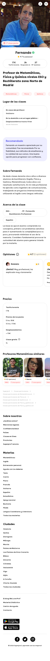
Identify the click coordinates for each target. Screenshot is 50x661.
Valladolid (8, 568)
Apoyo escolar (9, 500)
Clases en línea (9, 436)
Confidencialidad (11, 429)
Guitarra (7, 488)
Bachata (7, 504)
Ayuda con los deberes (13, 469)
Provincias (7, 440)
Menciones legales (11, 425)
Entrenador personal (12, 465)
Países (6, 432)
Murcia (6, 544)
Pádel (5, 508)
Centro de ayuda (10, 606)
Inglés (5, 461)
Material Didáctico (11, 602)
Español (6, 492)
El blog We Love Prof (11, 598)
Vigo (5, 571)
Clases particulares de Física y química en (18, 403)
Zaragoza (7, 537)
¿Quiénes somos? (10, 421)
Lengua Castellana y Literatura (17, 512)
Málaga (6, 540)
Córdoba (7, 564)
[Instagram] (32, 639)
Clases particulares (21, 391)
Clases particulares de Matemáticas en (17, 394)
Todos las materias (11, 515)
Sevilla (6, 533)
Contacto (7, 610)
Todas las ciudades (11, 587)
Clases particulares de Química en (15, 400)
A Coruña (7, 579)
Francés (6, 485)
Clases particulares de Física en (14, 397)
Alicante (7, 560)
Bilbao (6, 556)
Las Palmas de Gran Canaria (16, 552)
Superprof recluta (11, 444)
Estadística (8, 496)
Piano (5, 481)
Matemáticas (9, 458)
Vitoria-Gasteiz (10, 583)
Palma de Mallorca (11, 548)
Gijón (5, 575)
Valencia (7, 529)
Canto (6, 477)
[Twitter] (25, 639)
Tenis (5, 473)
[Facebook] (17, 639)
